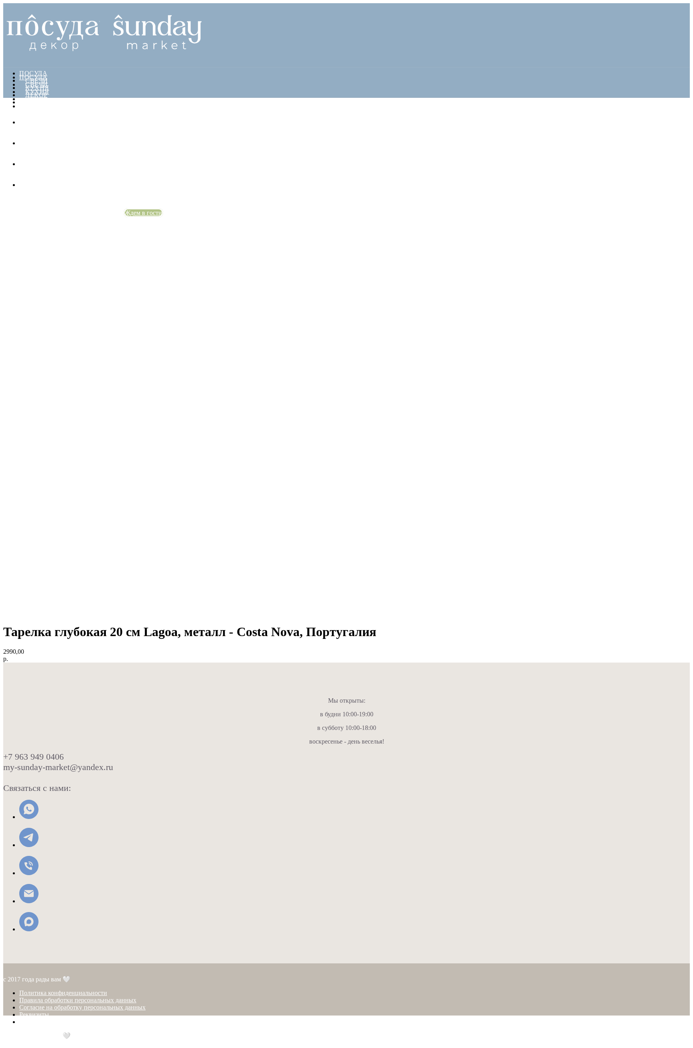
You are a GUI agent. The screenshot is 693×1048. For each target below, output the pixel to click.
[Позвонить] (28, 873)
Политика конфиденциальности (63, 992)
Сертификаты (51, 102)
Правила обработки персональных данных (77, 1000)
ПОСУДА (33, 73)
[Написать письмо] (28, 901)
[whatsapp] (25, 122)
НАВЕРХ (17, 1044)
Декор (36, 98)
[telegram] (25, 143)
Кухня (37, 91)
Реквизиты (34, 1014)
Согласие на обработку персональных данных (82, 1007)
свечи (36, 84)
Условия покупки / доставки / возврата (72, 1021)
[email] (25, 163)
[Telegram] (28, 844)
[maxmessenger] (25, 184)
